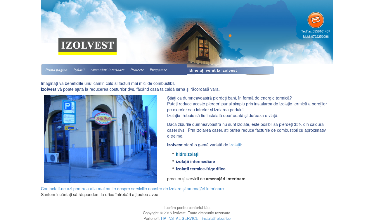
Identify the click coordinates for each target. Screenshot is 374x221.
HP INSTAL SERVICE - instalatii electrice (196, 218)
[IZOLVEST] (87, 27)
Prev (53, 138)
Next (150, 138)
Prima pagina (56, 69)
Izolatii (79, 69)
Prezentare (158, 69)
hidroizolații (188, 154)
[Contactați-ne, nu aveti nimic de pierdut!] (315, 19)
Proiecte (137, 69)
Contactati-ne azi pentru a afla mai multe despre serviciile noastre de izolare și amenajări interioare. (133, 188)
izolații (235, 145)
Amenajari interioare (107, 69)
